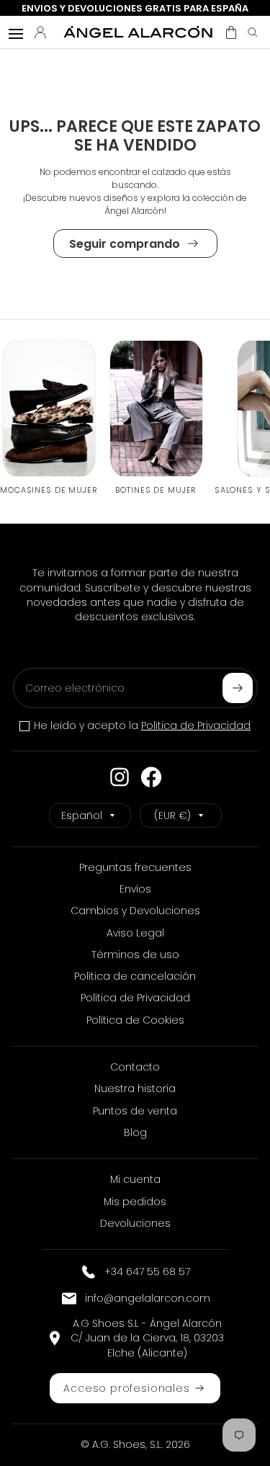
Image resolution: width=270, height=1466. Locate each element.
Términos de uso (135, 954)
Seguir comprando (124, 244)
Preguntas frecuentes (135, 867)
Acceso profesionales (126, 1388)
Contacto (135, 1067)
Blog (135, 1132)
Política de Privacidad (196, 725)
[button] (231, 32)
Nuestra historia (135, 1088)
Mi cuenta (135, 1179)
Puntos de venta (135, 1111)
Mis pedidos (135, 1201)
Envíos (135, 889)
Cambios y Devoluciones (135, 910)
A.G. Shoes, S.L (126, 1444)
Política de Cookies (135, 1020)
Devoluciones (135, 1223)
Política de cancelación (135, 976)
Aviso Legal (135, 933)
